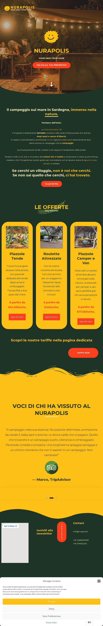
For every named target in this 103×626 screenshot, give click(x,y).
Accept (51, 601)
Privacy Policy (51, 622)
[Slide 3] (55, 498)
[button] (99, 581)
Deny (51, 609)
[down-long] (51, 81)
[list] (51, 459)
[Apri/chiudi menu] (97, 8)
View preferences (51, 616)
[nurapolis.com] (19, 8)
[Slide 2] (50, 498)
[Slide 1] (46, 498)
